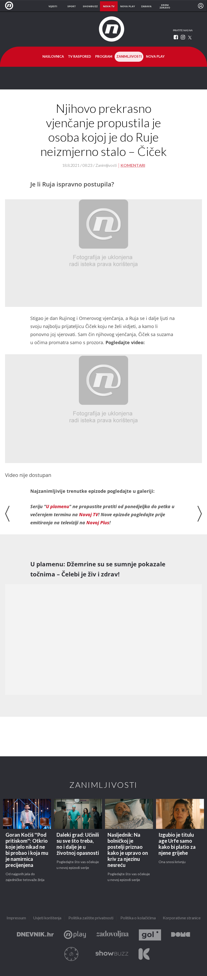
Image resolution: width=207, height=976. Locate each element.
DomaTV (180, 935)
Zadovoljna (112, 935)
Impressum (16, 918)
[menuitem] (201, 6)
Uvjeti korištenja (47, 918)
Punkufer (71, 954)
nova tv (109, 6)
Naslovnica (53, 57)
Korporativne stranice (182, 918)
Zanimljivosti (129, 57)
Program (103, 57)
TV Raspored (79, 57)
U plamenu (57, 506)
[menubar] (201, 6)
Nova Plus (75, 935)
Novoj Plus (97, 522)
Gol (150, 935)
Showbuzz (111, 954)
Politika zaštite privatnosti (90, 918)
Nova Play (155, 57)
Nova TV (10, 5)
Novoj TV (88, 514)
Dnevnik (35, 935)
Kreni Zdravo (144, 954)
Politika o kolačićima (138, 918)
